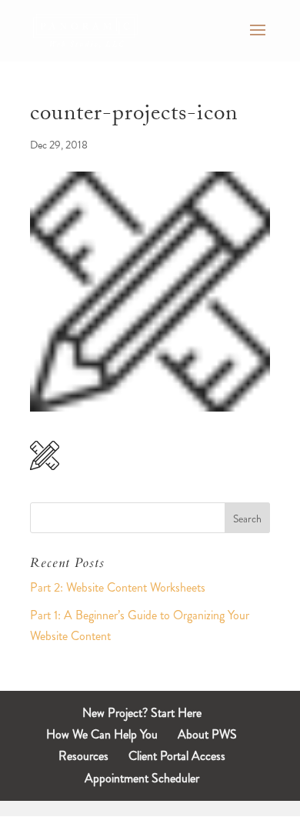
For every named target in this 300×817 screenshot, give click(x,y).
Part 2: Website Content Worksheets (117, 587)
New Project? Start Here (142, 713)
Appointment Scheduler (142, 778)
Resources (83, 756)
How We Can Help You (102, 734)
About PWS (207, 734)
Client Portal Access (176, 756)
